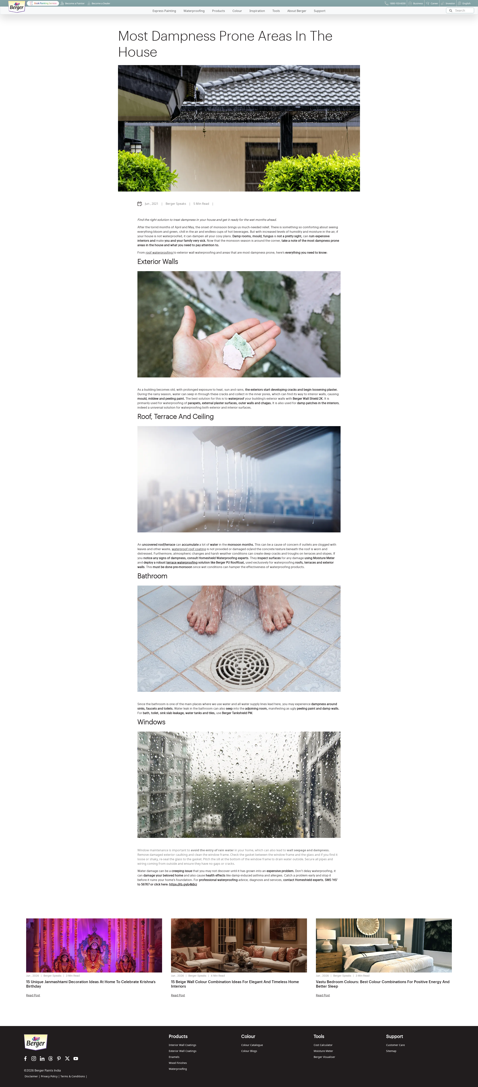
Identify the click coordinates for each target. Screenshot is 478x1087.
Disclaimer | (32, 1076)
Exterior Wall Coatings (182, 1051)
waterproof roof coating (189, 549)
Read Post (33, 995)
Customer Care (395, 1045)
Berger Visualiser (324, 1057)
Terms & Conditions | (73, 1076)
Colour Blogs (249, 1051)
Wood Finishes (178, 1063)
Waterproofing (178, 1069)
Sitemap (391, 1051)
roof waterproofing (159, 252)
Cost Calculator (323, 1045)
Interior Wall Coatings (182, 1045)
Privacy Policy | (50, 1076)
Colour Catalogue (252, 1045)
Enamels (174, 1057)
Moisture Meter (323, 1051)
